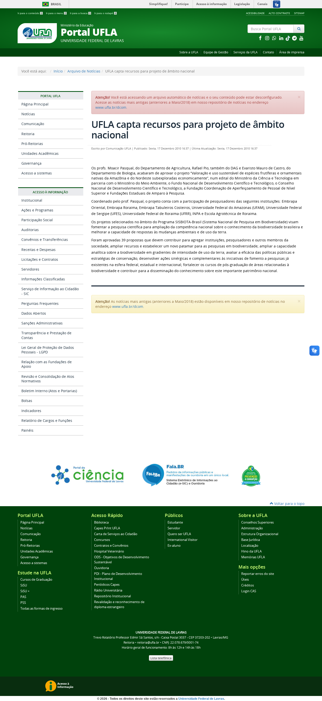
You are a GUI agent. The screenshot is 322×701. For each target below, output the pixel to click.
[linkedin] (281, 37)
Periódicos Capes (106, 584)
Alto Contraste (279, 13)
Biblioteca (101, 522)
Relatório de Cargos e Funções (46, 420)
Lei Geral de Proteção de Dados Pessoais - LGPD (47, 349)
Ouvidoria (101, 568)
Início (58, 71)
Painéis (27, 430)
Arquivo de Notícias (83, 71)
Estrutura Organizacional (259, 534)
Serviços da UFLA (245, 52)
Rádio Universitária (108, 590)
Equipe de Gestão (216, 52)
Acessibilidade (255, 13)
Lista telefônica (161, 658)
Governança (31, 163)
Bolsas (26, 400)
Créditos (247, 585)
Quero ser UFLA (179, 534)
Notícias (28, 114)
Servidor (174, 528)
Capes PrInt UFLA (107, 528)
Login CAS (248, 591)
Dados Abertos (33, 313)
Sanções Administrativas (42, 323)
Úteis (245, 579)
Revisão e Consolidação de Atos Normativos (47, 378)
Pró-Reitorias (32, 143)
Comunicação (32, 123)
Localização (249, 545)
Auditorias (30, 229)
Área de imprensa (291, 52)
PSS (23, 603)
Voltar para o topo (288, 503)
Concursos (102, 540)
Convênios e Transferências (44, 239)
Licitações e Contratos (39, 259)
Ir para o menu (56, 13)
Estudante (175, 522)
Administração (252, 528)
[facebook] (260, 37)
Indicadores (31, 410)
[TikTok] (288, 37)
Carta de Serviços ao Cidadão (115, 534)
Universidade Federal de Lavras (201, 698)
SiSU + (24, 591)
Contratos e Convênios (111, 545)
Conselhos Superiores (257, 522)
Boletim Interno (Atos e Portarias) (49, 390)
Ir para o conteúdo (30, 13)
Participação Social (37, 219)
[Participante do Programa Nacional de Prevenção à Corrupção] (251, 475)
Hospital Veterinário (109, 551)
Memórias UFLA (253, 557)
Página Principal (35, 104)
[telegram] (294, 37)
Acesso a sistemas (36, 173)
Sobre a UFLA (188, 52)
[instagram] (267, 37)
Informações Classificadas (43, 279)
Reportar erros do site (257, 574)
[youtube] (301, 37)
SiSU (23, 585)
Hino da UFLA (251, 551)
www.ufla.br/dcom (110, 107)
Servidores (30, 269)
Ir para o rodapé (105, 13)
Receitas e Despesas (38, 249)
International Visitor (182, 540)
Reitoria (27, 133)
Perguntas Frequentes (40, 303)
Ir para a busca (80, 13)
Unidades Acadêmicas (40, 153)
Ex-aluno (174, 545)
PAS (23, 597)
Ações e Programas (37, 210)
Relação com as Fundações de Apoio (46, 364)
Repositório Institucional (112, 596)
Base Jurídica (250, 540)
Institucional (31, 200)
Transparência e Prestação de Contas (46, 335)
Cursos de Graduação (36, 579)
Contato (268, 52)
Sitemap (299, 13)
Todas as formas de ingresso (41, 608)
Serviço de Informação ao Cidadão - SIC (50, 291)
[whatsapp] (274, 37)
